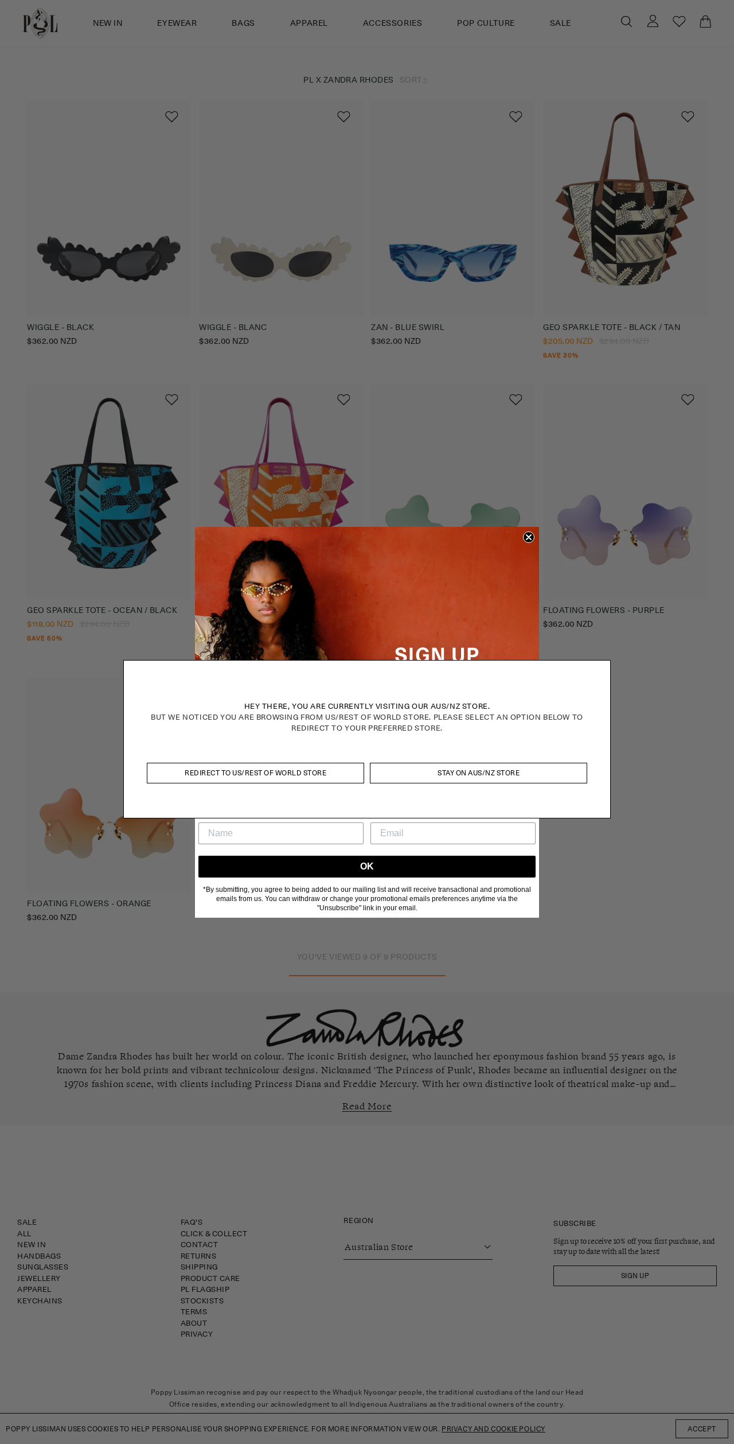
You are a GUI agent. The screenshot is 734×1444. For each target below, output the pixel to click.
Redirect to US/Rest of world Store (255, 773)
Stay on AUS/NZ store (479, 773)
